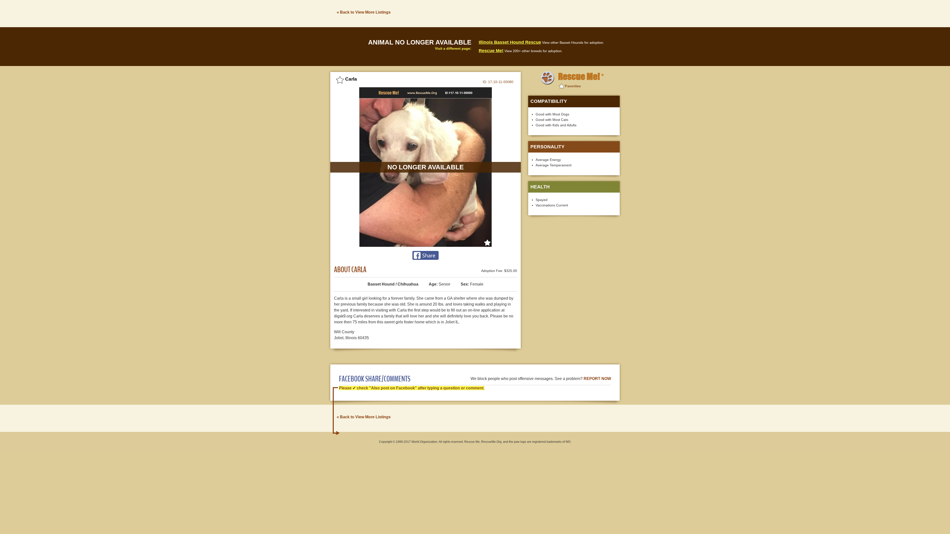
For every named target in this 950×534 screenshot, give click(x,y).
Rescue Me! (491, 50)
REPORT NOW (597, 379)
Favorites (573, 86)
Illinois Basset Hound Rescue (510, 42)
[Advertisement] (530, 13)
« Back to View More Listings (364, 12)
